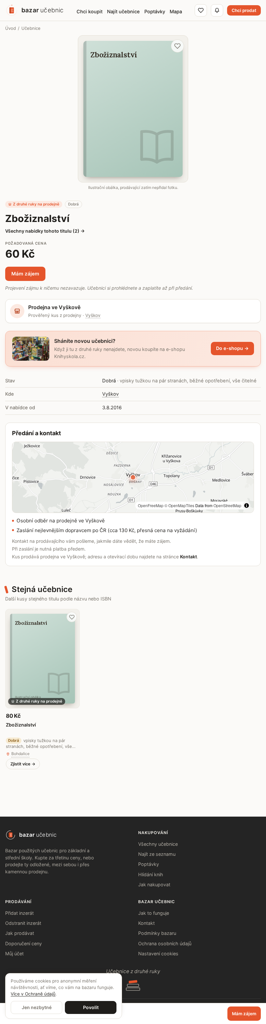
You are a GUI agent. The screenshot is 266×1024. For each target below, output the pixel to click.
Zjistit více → (22, 764)
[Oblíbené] (201, 10)
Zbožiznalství (21, 724)
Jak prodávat (19, 933)
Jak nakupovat (154, 884)
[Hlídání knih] (217, 10)
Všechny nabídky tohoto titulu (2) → (45, 231)
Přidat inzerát (19, 913)
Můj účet (14, 953)
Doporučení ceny (23, 943)
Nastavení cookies (158, 953)
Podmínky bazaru (157, 933)
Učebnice (31, 28)
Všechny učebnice (158, 844)
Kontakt (188, 556)
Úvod (10, 28)
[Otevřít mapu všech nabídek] (133, 477)
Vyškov (93, 315)
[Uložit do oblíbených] (177, 46)
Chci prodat (244, 10)
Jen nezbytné (37, 1007)
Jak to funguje (153, 913)
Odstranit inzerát (23, 923)
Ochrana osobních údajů (164, 943)
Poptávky (148, 864)
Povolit (91, 1007)
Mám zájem (25, 274)
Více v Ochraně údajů (33, 993)
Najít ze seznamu (156, 854)
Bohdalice (20, 753)
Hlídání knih (150, 874)
